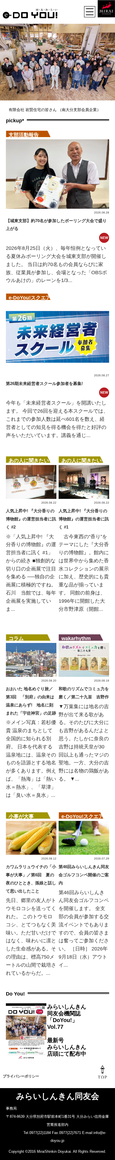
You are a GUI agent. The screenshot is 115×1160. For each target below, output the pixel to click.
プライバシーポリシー (21, 1076)
